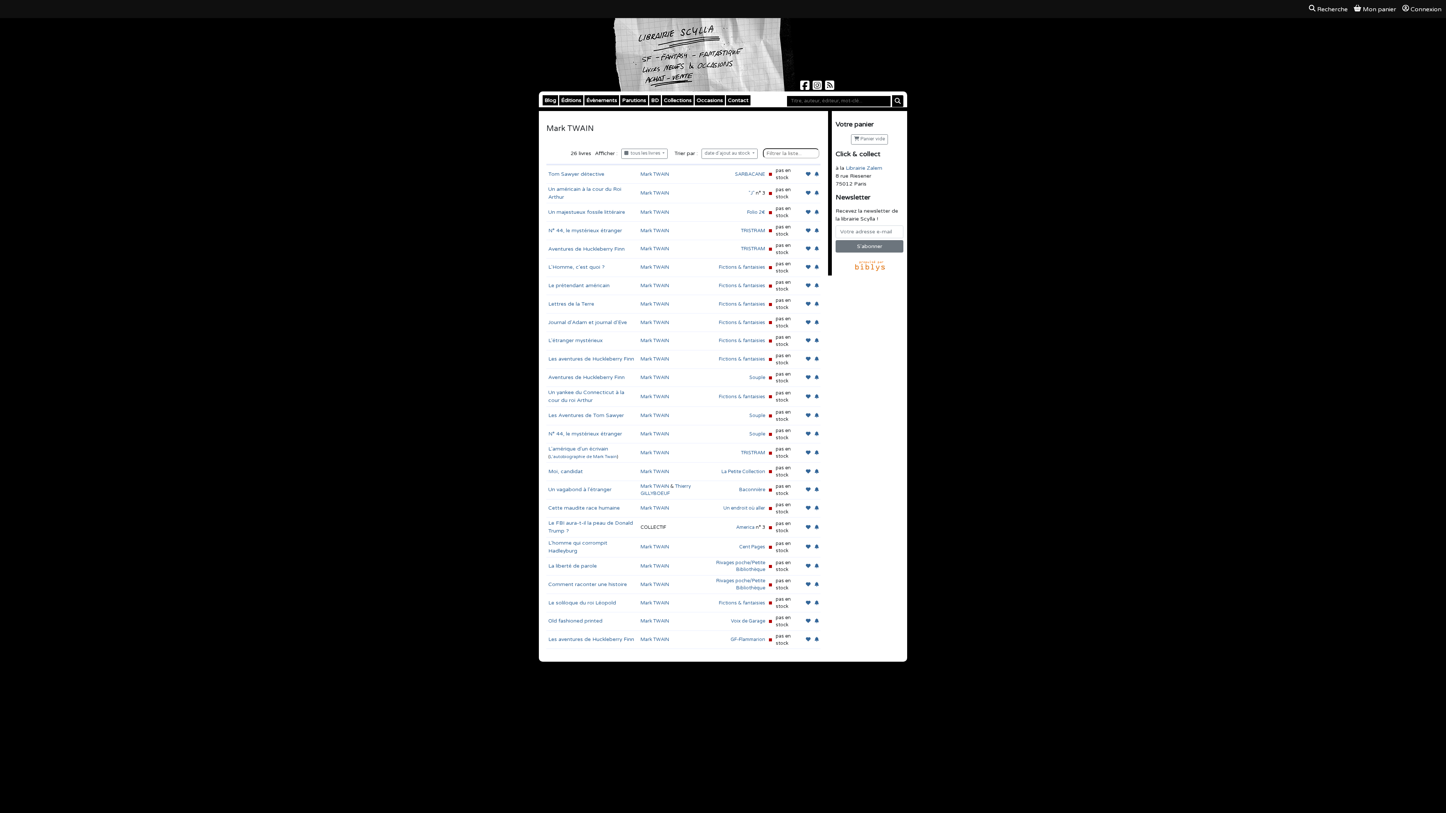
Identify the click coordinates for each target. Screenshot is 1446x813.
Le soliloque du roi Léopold (582, 603)
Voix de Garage (748, 621)
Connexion (1426, 9)
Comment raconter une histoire (587, 584)
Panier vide (872, 139)
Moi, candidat (565, 471)
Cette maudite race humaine (584, 508)
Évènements (601, 100)
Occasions (710, 100)
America (746, 527)
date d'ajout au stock (728, 153)
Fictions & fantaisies (742, 267)
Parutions (634, 100)
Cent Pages (752, 547)
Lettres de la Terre (571, 304)
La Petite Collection (743, 472)
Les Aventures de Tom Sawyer (586, 415)
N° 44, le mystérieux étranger (585, 230)
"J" (752, 193)
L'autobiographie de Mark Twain (583, 456)
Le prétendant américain (579, 285)
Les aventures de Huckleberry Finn (591, 359)
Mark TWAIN (655, 174)
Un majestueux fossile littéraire (586, 212)
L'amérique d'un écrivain (578, 449)
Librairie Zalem (864, 168)
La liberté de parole (572, 566)
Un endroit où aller (744, 508)
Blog (550, 100)
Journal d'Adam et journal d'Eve (587, 322)
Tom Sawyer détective (576, 174)
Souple (757, 378)
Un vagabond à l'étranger (580, 489)
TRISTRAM (753, 231)
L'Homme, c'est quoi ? (576, 267)
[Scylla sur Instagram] (818, 87)
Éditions (571, 100)
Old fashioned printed (575, 621)
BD (655, 100)
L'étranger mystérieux (575, 340)
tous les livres (644, 153)
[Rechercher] (897, 101)
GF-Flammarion (748, 639)
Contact (738, 100)
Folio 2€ (756, 212)
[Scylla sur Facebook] (805, 87)
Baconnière (752, 490)
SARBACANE (750, 174)
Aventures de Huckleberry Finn (586, 249)
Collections (678, 100)
